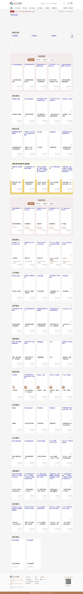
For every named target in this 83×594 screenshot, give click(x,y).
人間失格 (14, 390)
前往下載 (68, 585)
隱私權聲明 (28, 583)
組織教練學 (53, 147)
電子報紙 (39, 8)
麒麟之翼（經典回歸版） (16, 183)
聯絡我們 (37, 583)
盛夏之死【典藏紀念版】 (29, 292)
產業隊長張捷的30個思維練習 (41, 325)
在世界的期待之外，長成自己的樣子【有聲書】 (29, 391)
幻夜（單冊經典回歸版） (54, 183)
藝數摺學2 (53, 423)
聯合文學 (39, 258)
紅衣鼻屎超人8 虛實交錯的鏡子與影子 (41, 115)
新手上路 (37, 579)
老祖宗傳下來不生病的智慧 (29, 358)
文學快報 (45, 59)
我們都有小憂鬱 (16, 114)
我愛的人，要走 (41, 390)
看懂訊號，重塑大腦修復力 (67, 358)
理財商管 (31, 59)
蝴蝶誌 (14, 423)
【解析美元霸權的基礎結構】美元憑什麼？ (65, 81)
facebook (44, 579)
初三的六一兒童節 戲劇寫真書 (67, 457)
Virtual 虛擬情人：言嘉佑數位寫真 (41, 524)
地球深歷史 (40, 423)
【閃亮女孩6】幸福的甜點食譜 (54, 115)
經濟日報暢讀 (16, 563)
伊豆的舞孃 (40, 291)
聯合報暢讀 (31, 563)
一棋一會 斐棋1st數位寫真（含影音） (67, 524)
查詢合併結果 (70, 11)
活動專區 (54, 8)
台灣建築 (14, 258)
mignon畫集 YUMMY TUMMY (54, 457)
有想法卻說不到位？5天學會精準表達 (54, 325)
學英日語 (38, 203)
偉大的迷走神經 (29, 423)
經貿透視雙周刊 (16, 224)
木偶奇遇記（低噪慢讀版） (54, 292)
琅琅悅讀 (65, 8)
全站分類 (17, 8)
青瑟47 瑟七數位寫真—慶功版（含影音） (29, 524)
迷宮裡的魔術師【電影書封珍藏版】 (29, 184)
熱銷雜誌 (31, 203)
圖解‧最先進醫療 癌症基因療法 (16, 358)
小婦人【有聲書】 (67, 390)
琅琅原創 (71, 8)
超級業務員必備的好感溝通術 (16, 148)
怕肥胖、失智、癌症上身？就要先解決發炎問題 (29, 149)
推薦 (11, 8)
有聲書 (47, 8)
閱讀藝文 (52, 203)
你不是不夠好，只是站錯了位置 (53, 80)
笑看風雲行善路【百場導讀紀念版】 (41, 81)
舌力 (51, 357)
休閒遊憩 (45, 203)
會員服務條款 (29, 579)
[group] (41, 22)
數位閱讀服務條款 (30, 581)
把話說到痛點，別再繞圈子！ (16, 325)
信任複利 (39, 147)
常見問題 (37, 581)
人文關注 (52, 59)
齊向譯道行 (66, 291)
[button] (11, 42)
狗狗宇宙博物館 (41, 456)
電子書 (25, 8)
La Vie (64, 258)
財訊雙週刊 (28, 224)
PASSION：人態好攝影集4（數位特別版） (54, 524)
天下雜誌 (63, 224)
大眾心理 (38, 59)
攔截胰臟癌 (40, 357)
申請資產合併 (62, 11)
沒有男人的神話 (16, 291)
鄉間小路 (27, 258)
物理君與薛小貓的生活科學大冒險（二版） (67, 424)
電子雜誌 (32, 8)
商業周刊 (39, 224)
